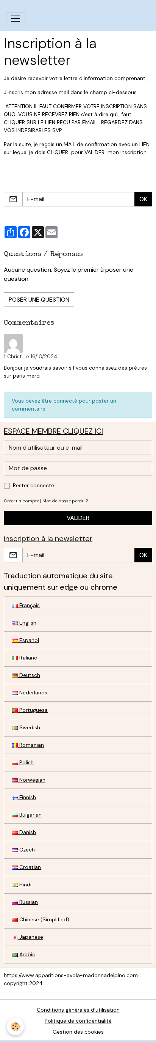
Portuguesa (33, 710)
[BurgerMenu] (15, 18)
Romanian (31, 744)
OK (143, 199)
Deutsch (29, 675)
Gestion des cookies (78, 1031)
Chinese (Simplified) (43, 919)
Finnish (27, 797)
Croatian (29, 867)
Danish (27, 832)
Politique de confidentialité (78, 1020)
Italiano (27, 657)
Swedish (29, 727)
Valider (78, 518)
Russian (28, 902)
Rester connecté (33, 485)
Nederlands (32, 692)
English (27, 622)
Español (28, 640)
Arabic (26, 954)
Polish (26, 762)
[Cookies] (15, 1026)
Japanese (30, 936)
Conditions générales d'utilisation (78, 1009)
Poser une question (39, 300)
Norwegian (31, 779)
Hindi (24, 884)
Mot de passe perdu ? (65, 501)
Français (29, 605)
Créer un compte (21, 501)
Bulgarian (30, 814)
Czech (26, 849)
